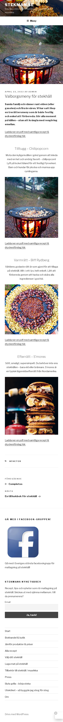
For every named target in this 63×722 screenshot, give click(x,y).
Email (7, 602)
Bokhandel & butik (15, 637)
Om (7, 696)
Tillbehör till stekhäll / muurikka (21, 670)
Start (7, 631)
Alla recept (11, 650)
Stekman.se (19, 4)
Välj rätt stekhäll (13, 657)
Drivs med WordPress (17, 714)
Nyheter (15, 461)
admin (32, 92)
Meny (33, 20)
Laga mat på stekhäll (16, 663)
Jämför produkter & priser (19, 644)
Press (8, 677)
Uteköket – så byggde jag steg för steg (27, 690)
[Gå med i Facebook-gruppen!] (23, 559)
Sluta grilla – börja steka (18, 683)
